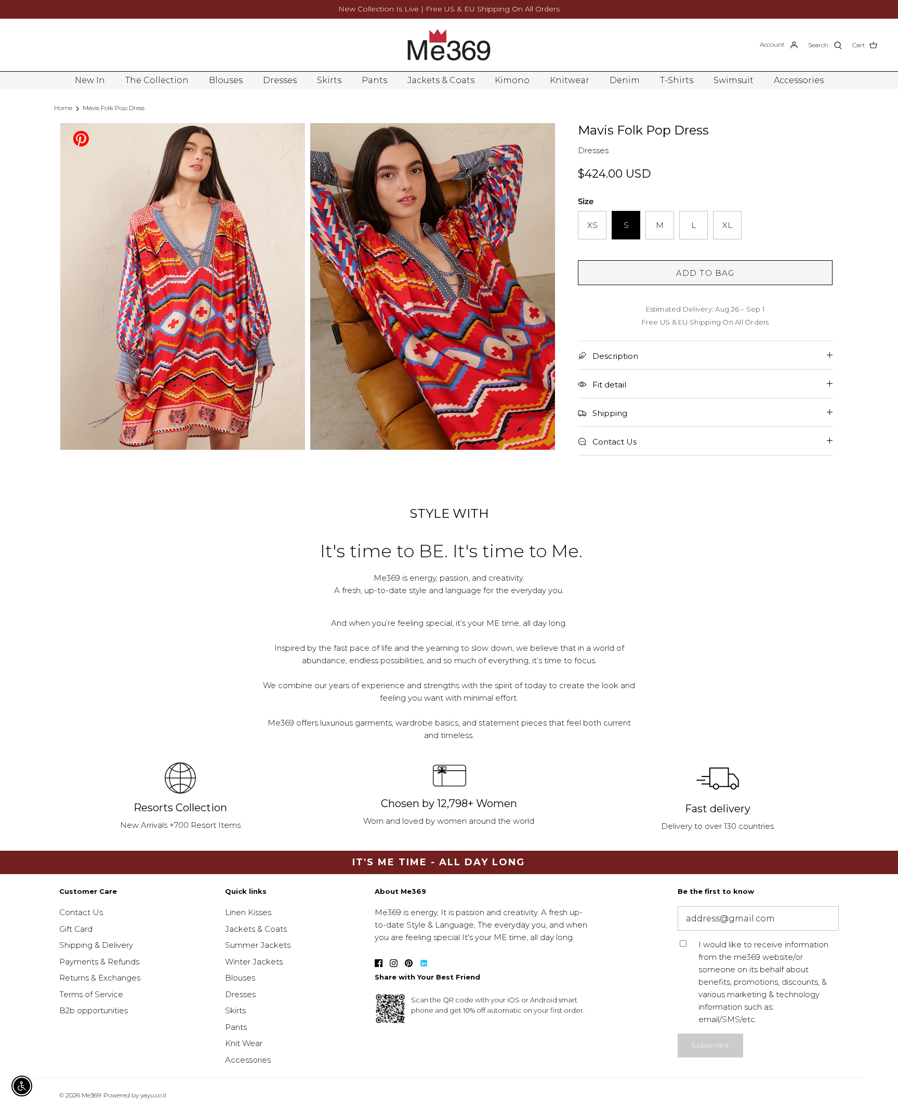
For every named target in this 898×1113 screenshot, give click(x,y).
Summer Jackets (257, 945)
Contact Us (81, 912)
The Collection (157, 80)
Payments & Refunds (99, 962)
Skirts (329, 80)
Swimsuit (734, 80)
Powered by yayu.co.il (134, 1095)
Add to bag (705, 273)
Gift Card (76, 929)
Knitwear (569, 80)
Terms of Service (91, 994)
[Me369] (449, 45)
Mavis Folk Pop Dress (113, 108)
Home (63, 108)
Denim (625, 80)
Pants (374, 80)
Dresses (280, 80)
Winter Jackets (254, 962)
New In (90, 80)
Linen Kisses (248, 912)
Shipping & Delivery (96, 945)
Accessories (799, 80)
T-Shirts (676, 80)
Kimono (512, 80)
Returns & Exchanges (99, 978)
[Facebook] (378, 963)
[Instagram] (394, 963)
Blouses (226, 80)
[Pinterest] (81, 138)
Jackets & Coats (440, 80)
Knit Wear (243, 1043)
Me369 (91, 1095)
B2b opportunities (93, 1010)
